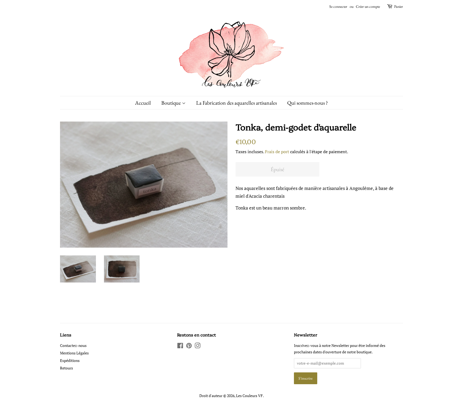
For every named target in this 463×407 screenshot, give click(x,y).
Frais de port (277, 152)
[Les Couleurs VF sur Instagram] (197, 346)
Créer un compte (368, 6)
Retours (66, 368)
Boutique (171, 102)
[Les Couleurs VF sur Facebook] (180, 346)
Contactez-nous (73, 345)
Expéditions (70, 360)
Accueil (143, 102)
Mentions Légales (74, 352)
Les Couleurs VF (249, 395)
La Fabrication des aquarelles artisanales (236, 102)
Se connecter (338, 6)
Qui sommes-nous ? (307, 102)
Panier (398, 6)
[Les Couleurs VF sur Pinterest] (189, 346)
